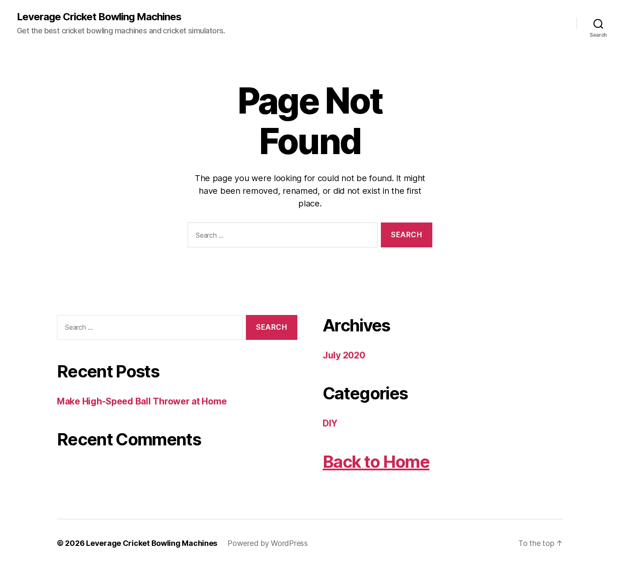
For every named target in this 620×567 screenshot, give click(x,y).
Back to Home (376, 461)
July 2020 (344, 355)
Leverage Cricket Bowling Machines (99, 17)
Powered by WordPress (267, 543)
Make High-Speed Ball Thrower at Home (141, 401)
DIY (330, 423)
